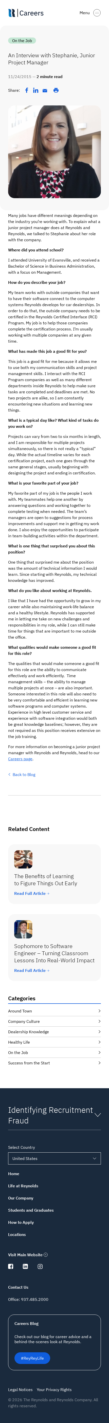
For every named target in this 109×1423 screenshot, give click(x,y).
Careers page (20, 758)
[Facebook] (26, 90)
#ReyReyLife (32, 1358)
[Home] (28, 13)
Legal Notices (20, 1389)
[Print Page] (56, 90)
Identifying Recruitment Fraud (50, 1115)
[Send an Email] (44, 90)
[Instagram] (40, 1267)
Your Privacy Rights (54, 1389)
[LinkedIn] (35, 90)
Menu (85, 12)
